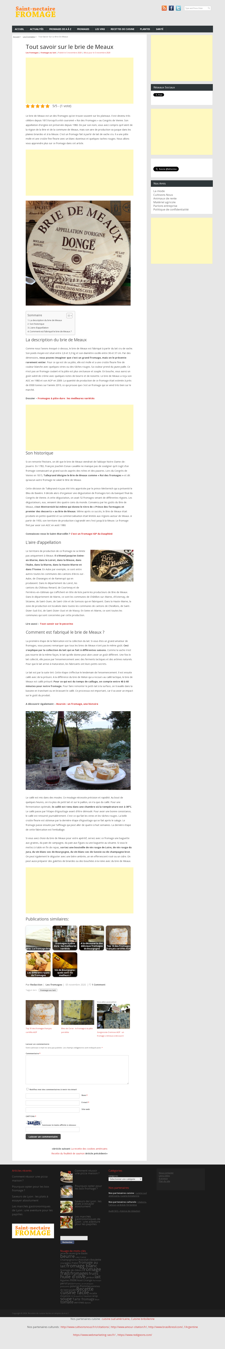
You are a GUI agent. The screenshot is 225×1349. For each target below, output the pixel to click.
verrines (79, 1302)
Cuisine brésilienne (129, 1195)
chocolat (83, 1259)
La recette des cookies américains (89, 1148)
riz (72, 1296)
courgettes (65, 1262)
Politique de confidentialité (171, 209)
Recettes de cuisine (122, 29)
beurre (67, 1256)
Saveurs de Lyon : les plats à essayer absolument (30, 1198)
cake (77, 1257)
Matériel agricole (164, 202)
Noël (80, 1280)
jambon (90, 1277)
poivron (74, 1286)
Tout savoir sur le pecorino (56, 623)
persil (64, 1283)
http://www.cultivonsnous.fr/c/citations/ (85, 1327)
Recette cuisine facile (77, 1291)
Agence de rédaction (130, 1211)
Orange (87, 1280)
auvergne (75, 1253)
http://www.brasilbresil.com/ (165, 1327)
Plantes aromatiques (83, 1283)
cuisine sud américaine (116, 1319)
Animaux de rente (165, 198)
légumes (65, 1280)
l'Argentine (131, 1205)
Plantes (145, 29)
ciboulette (95, 1259)
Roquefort (78, 1296)
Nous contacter (166, 1172)
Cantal (83, 1257)
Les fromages (29, 36)
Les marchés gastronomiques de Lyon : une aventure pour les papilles (32, 1210)
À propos (163, 1178)
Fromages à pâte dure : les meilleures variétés (66, 398)
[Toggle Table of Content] (68, 315)
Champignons (68, 1259)
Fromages (83, 29)
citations (142, 1202)
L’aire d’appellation (39, 327)
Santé (159, 29)
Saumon (88, 1296)
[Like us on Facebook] (171, 8)
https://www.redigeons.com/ (134, 1335)
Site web (86, 1109)
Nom (84, 1095)
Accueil (19, 29)
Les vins (100, 29)
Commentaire (33, 1053)
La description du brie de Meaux (46, 320)
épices (88, 1302)
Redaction (36, 984)
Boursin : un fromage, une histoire (77, 703)
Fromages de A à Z (60, 29)
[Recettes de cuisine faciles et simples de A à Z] (36, 19)
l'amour (112, 1205)
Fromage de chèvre (71, 1270)
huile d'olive (72, 1276)
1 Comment (98, 984)
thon (97, 1299)
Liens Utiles (164, 1175)
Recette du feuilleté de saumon (68, 1153)
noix (73, 1280)
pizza (71, 1283)
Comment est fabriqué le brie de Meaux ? (51, 331)
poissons (65, 1286)
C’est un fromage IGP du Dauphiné (91, 533)
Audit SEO (114, 1211)
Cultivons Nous (163, 195)
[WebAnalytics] (112, 1343)
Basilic (84, 1253)
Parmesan (97, 1280)
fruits (93, 1273)
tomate (66, 1302)
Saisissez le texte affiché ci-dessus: (59, 1125)
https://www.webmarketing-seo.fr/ (94, 1335)
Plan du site (164, 1181)
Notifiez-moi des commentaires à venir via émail (53, 1089)
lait (98, 1276)
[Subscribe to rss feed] (164, 8)
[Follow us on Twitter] (178, 8)
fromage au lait (48, 52)
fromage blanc (81, 1265)
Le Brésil (121, 1205)
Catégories (113, 1176)
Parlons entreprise (165, 206)
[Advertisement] (79, 81)
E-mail (85, 1102)
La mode (159, 191)
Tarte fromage (83, 1299)
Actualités (36, 29)
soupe (66, 1298)
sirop (95, 1295)
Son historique (37, 323)
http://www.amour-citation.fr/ (129, 1327)
